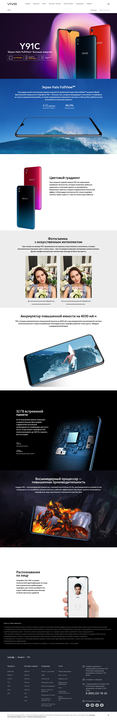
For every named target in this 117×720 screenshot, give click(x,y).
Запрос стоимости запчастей (47, 690)
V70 (8, 683)
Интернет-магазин (55, 4)
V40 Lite (27, 686)
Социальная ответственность (64, 692)
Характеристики (104, 10)
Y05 (8, 693)
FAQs (43, 675)
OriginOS (89, 4)
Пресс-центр (62, 675)
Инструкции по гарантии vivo (46, 699)
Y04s (25, 697)
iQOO (44, 4)
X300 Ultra (10, 672)
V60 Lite (27, 679)
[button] (108, 4)
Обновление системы (48, 695)
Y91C (9, 10)
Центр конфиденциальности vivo (65, 698)
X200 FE (26, 672)
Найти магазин (68, 4)
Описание (94, 10)
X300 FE (9, 675)
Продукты (36, 4)
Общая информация (64, 672)
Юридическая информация (62, 683)
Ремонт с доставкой (47, 672)
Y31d (8, 686)
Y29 (25, 693)
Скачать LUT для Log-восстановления (48, 705)
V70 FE (9, 679)
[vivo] (11, 657)
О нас (60, 688)
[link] (12, 3)
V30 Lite (26, 690)
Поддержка (80, 4)
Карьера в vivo (63, 679)
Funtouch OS (45, 679)
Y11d (8, 690)
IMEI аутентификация (48, 686)
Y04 (25, 701)
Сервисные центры (47, 683)
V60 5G (26, 675)
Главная (27, 4)
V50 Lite (26, 683)
